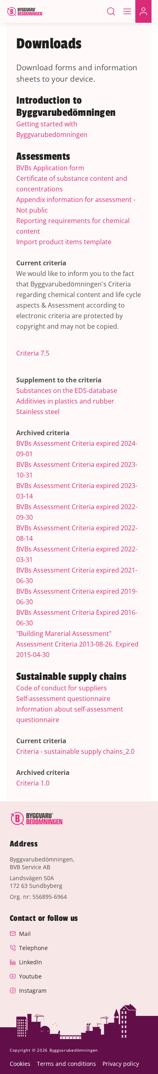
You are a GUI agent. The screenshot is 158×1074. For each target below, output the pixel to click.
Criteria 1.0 (32, 783)
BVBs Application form (50, 167)
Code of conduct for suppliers (61, 687)
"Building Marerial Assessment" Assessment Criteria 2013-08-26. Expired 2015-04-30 (77, 644)
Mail (25, 933)
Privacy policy (120, 1063)
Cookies (20, 1063)
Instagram (33, 990)
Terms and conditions (66, 1063)
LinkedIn (30, 962)
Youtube (30, 976)
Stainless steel (38, 411)
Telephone (33, 948)
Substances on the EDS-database (66, 390)
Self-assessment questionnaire (63, 698)
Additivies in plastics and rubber (65, 401)
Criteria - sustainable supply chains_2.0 (75, 751)
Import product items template (63, 241)
